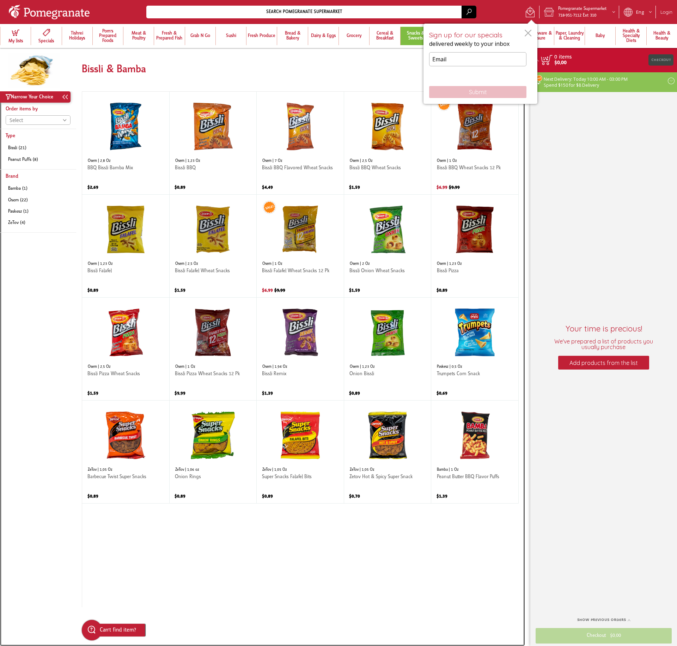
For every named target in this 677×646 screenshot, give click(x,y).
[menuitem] (15, 36)
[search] (469, 12)
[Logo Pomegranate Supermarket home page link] (50, 12)
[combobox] (311, 12)
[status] (563, 57)
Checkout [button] (661, 59)
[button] (530, 12)
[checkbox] (38, 148)
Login (666, 12)
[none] (125, 143)
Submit (478, 92)
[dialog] (480, 64)
